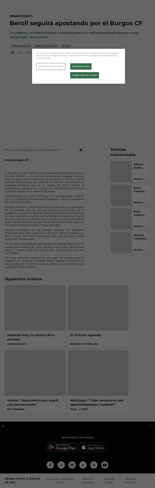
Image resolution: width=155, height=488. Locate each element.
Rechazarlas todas (81, 66)
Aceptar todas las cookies (84, 75)
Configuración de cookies (51, 66)
